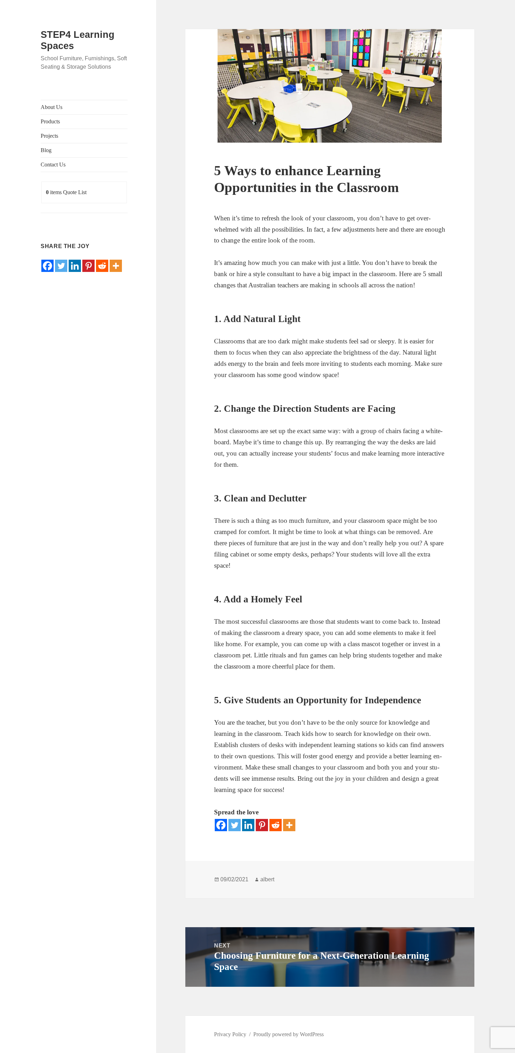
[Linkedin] (75, 266)
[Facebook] (47, 266)
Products (50, 121)
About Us (51, 107)
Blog (46, 150)
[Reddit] (102, 266)
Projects (49, 136)
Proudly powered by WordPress (288, 1034)
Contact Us (53, 164)
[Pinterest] (88, 266)
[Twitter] (61, 266)
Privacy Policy (230, 1034)
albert (267, 879)
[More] (116, 266)
